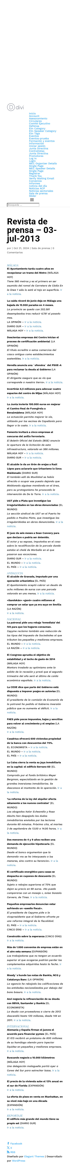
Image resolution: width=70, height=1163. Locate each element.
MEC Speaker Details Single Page (42, 169)
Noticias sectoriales (41, 190)
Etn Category (37, 128)
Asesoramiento (38, 118)
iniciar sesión (37, 145)
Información (36, 143)
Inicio (32, 113)
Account (34, 116)
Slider (32, 195)
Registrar (34, 173)
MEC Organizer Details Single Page (43, 164)
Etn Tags (34, 133)
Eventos (34, 135)
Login (32, 160)
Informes (34, 183)
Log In (33, 158)
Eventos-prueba (39, 138)
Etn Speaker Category (42, 130)
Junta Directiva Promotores (38, 154)
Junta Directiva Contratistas (38, 149)
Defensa (34, 126)
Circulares (35, 121)
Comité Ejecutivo (39, 123)
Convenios (35, 180)
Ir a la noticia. (33, 322)
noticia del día (38, 185)
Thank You (35, 175)
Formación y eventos (42, 140)
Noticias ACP (37, 188)
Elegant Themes (34, 1156)
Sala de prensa (38, 193)
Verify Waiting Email (41, 178)
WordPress (18, 1160)
